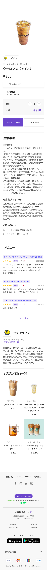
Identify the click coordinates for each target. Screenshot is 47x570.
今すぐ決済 (34, 122)
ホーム (5, 64)
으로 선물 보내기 (23, 496)
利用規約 (9, 476)
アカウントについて (13, 527)
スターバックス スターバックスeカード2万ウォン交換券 (23, 257)
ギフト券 (34, 524)
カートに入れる (13, 122)
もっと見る (23, 318)
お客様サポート (22, 512)
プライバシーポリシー (23, 476)
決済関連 (34, 527)
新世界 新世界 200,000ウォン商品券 (16, 281)
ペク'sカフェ (24, 64)
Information (10, 551)
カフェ (13, 64)
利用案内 (37, 476)
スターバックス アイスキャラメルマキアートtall (20, 300)
